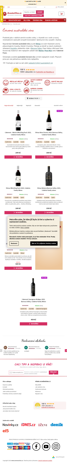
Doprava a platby (32, 7)
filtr (36, 98)
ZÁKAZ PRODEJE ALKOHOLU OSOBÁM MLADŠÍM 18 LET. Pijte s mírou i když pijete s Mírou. (33, 439)
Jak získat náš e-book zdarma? (11, 411)
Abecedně (37, 105)
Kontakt (5, 387)
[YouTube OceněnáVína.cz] (46, 446)
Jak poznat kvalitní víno (9, 408)
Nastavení (14, 243)
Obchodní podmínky (8, 389)
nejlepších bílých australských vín (40, 63)
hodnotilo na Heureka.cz (45, 72)
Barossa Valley (36, 48)
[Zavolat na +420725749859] (5, 7)
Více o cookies (24, 227)
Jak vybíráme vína (40, 387)
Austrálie (13, 48)
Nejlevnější (19, 105)
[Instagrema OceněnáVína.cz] (56, 446)
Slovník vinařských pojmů (9, 406)
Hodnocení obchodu (33, 340)
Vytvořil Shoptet (60, 457)
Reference (38, 391)
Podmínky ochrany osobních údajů (12, 393)
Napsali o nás (39, 393)
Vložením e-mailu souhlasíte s (35, 372)
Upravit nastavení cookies (45, 460)
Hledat (39, 12)
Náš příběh (38, 385)
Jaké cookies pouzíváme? (9, 391)
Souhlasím (44, 243)
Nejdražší (28, 105)
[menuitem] (4, 20)
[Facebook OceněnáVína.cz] (36, 446)
